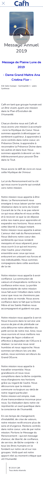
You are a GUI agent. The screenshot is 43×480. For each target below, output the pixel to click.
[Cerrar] (3, 3)
